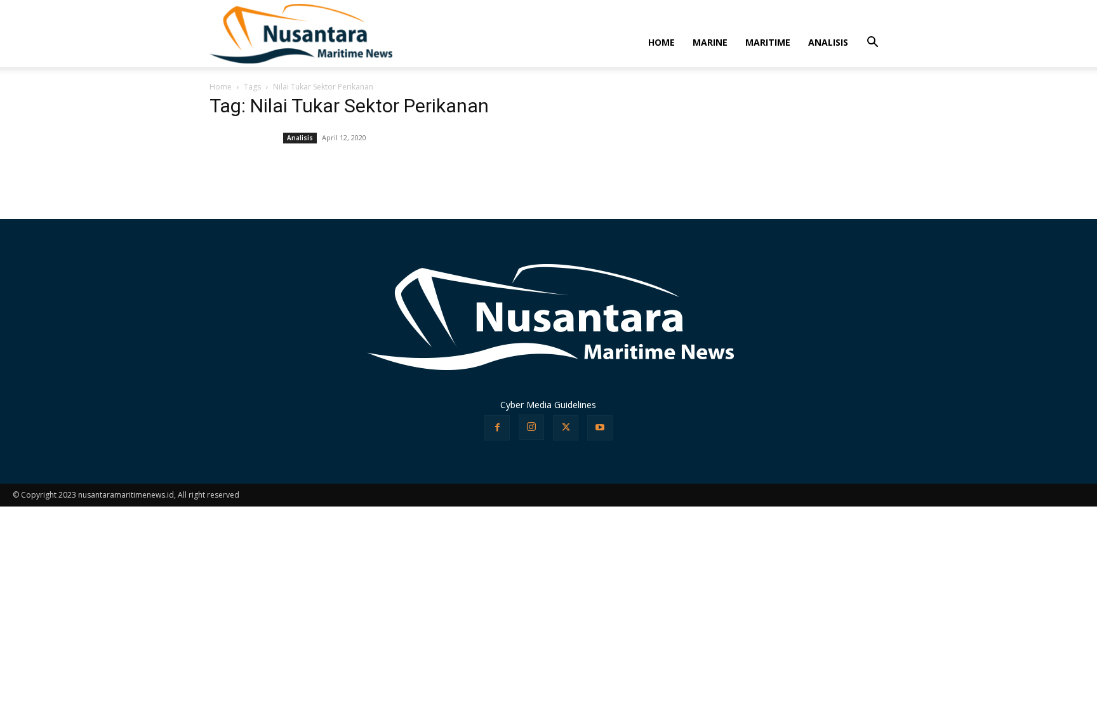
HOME (661, 42)
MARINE (710, 42)
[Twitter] (565, 428)
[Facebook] (497, 428)
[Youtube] (600, 428)
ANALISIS (828, 42)
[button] (872, 43)
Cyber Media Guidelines (548, 405)
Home (220, 86)
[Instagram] (531, 427)
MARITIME (767, 42)
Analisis (300, 137)
